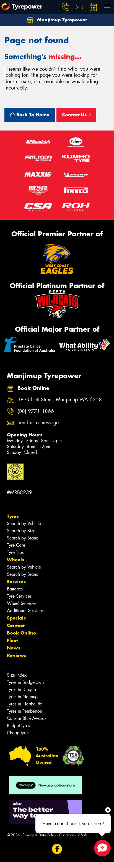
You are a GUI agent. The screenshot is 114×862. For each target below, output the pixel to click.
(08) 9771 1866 (35, 411)
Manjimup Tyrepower (61, 20)
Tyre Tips (15, 552)
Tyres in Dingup (21, 689)
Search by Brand (22, 538)
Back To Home (32, 115)
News (13, 648)
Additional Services (25, 610)
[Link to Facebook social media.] (57, 849)
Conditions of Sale (73, 835)
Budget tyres (18, 725)
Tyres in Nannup (22, 697)
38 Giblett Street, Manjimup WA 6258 (59, 400)
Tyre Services (19, 596)
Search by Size (21, 531)
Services (16, 582)
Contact (16, 625)
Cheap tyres (18, 733)
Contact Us (75, 115)
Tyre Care (16, 545)
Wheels (15, 560)
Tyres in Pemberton (24, 711)
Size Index (17, 675)
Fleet (12, 640)
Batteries (15, 589)
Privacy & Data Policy (39, 835)
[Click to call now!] (65, 7)
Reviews (16, 655)
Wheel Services (21, 603)
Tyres (13, 516)
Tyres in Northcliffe (24, 704)
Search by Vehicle (24, 523)
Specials (16, 618)
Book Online (21, 633)
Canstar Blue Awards (26, 718)
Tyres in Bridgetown (25, 682)
